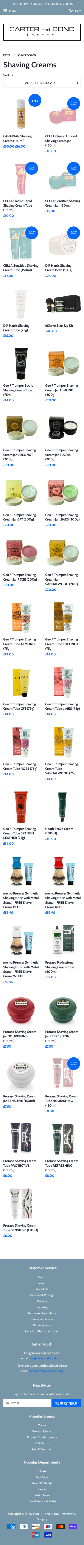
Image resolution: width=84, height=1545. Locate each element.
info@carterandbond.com (45, 1358)
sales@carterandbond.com (45, 1371)
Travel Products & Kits (42, 1501)
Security (42, 1307)
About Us (42, 1289)
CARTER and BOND (46, 1514)
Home (7, 54)
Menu (12, 11)
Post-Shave (42, 1495)
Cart (78, 11)
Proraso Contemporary (42, 1437)
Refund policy (42, 1325)
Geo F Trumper (42, 1449)
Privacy (42, 1301)
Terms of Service (42, 1319)
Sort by (8, 75)
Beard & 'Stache (42, 1483)
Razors (42, 1489)
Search (42, 1283)
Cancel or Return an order (42, 1331)
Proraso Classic (42, 1431)
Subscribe (66, 1403)
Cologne (42, 1471)
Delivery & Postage (42, 1295)
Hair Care (42, 1477)
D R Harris (42, 1443)
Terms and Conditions (42, 1313)
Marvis (42, 1425)
